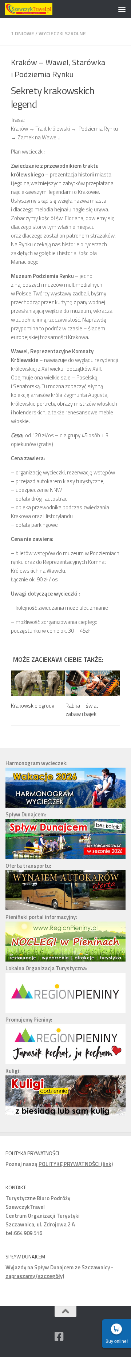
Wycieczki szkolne (62, 33)
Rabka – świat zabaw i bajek (82, 709)
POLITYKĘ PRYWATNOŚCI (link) (76, 1164)
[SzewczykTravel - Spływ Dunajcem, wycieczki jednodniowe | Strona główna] (36, 9)
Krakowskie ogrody (32, 705)
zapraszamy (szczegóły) (34, 1276)
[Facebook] (59, 1337)
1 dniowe (22, 33)
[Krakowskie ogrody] (38, 683)
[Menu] (122, 9)
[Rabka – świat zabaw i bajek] (93, 683)
